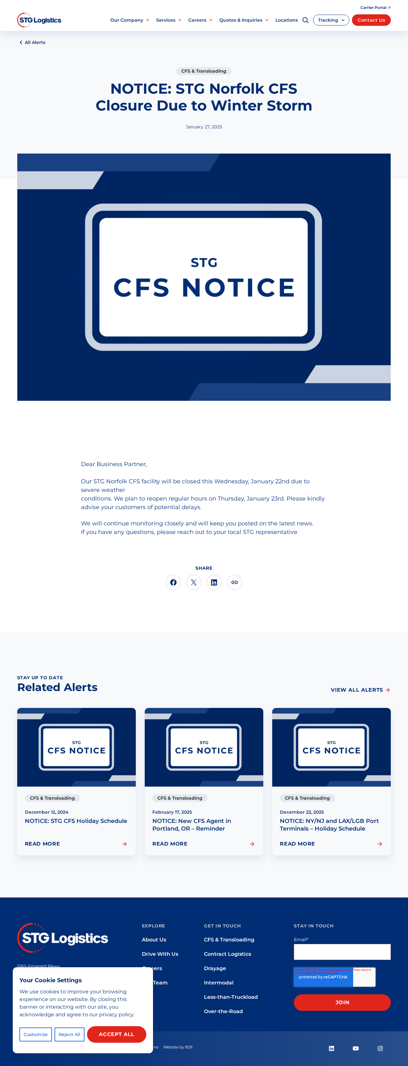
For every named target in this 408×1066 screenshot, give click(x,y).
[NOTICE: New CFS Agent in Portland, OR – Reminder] (204, 747)
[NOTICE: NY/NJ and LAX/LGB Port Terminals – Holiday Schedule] (331, 747)
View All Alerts (357, 690)
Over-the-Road (223, 1011)
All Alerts (35, 42)
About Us (154, 939)
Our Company (126, 20)
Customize (36, 1034)
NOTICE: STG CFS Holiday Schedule (76, 821)
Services (165, 20)
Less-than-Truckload (231, 997)
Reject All (69, 1034)
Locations (286, 20)
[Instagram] (380, 1048)
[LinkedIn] (331, 1048)
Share (234, 582)
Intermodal (219, 982)
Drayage (215, 968)
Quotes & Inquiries (240, 20)
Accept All (116, 1034)
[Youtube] (355, 1048)
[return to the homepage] (64, 937)
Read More (42, 844)
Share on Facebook (173, 582)
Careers (197, 20)
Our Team (155, 982)
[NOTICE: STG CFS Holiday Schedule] (76, 747)
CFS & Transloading (203, 71)
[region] (83, 1010)
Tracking (328, 20)
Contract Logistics (227, 954)
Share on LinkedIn (214, 582)
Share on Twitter (193, 582)
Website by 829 (177, 1047)
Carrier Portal (373, 7)
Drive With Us (160, 954)
